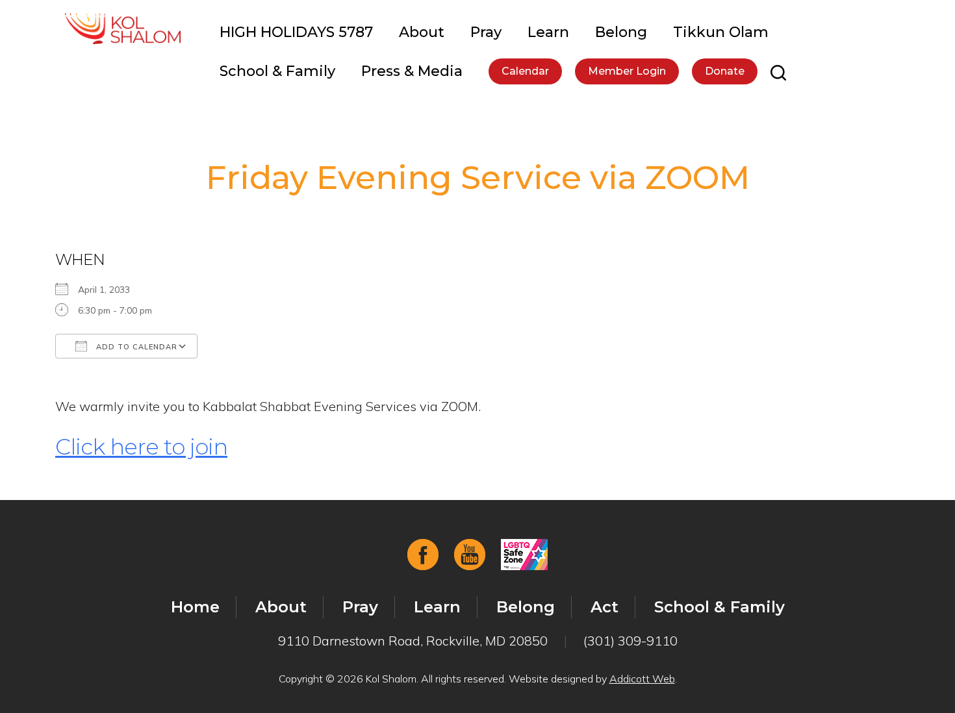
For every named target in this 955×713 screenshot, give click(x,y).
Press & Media (412, 71)
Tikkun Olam (721, 32)
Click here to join (141, 446)
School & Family (277, 71)
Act (604, 606)
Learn (548, 32)
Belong (621, 32)
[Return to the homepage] (123, 28)
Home (195, 606)
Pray (486, 32)
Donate (725, 71)
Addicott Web (642, 678)
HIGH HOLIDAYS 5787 (296, 32)
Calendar (525, 71)
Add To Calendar (135, 346)
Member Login (627, 71)
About (421, 32)
